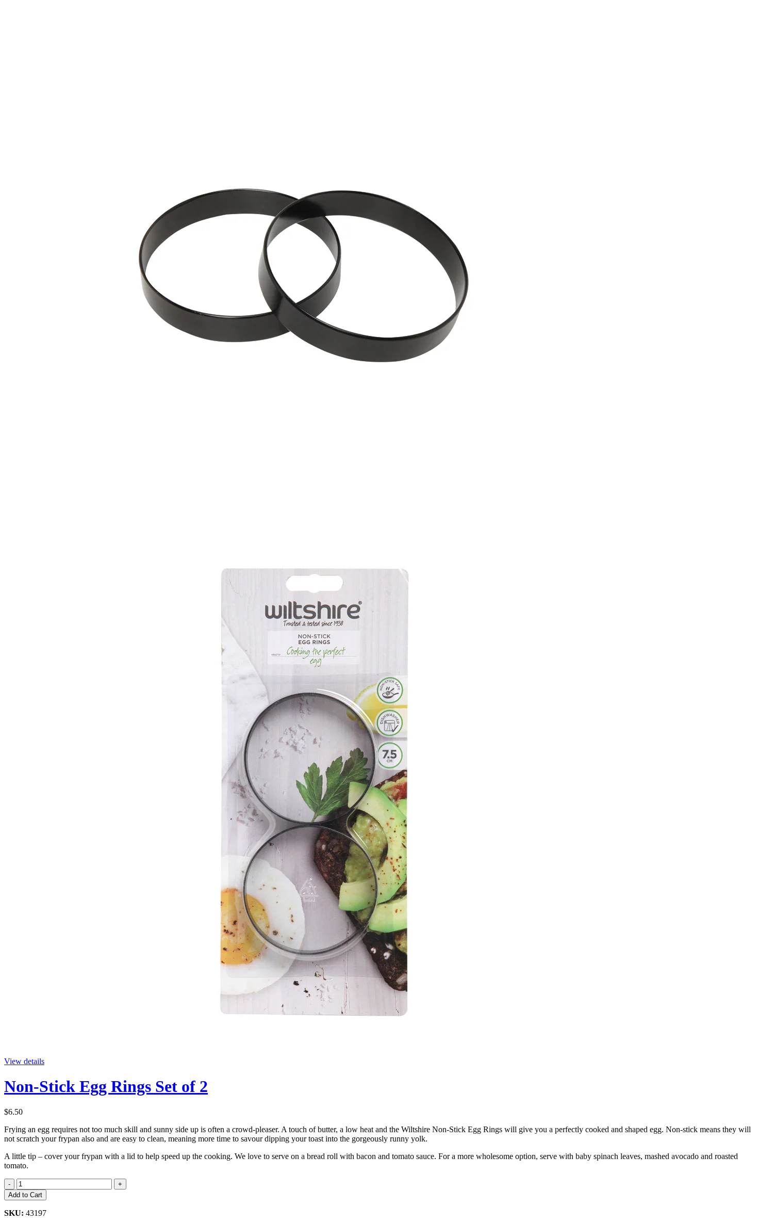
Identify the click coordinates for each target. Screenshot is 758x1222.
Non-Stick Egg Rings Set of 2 (106, 1086)
